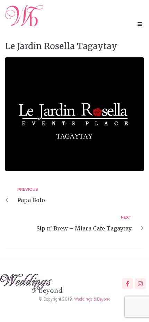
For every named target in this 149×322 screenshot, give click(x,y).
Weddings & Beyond (92, 299)
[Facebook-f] (127, 283)
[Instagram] (140, 283)
